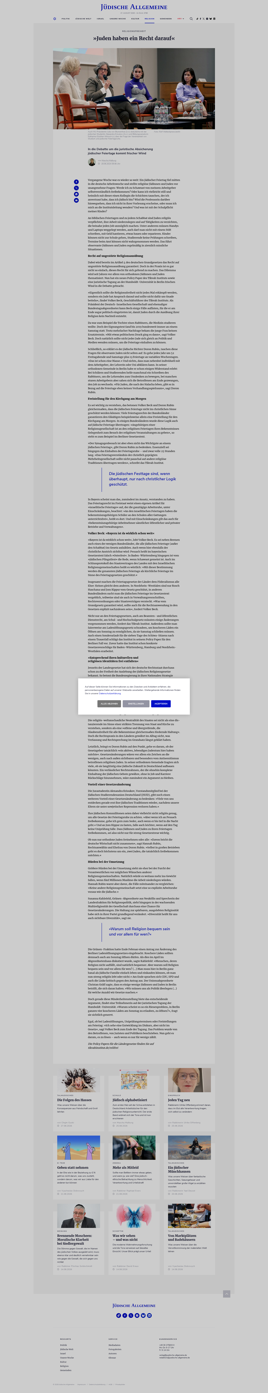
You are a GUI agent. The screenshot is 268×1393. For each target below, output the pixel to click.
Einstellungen (136, 703)
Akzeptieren (161, 703)
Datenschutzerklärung (110, 693)
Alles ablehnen (109, 703)
